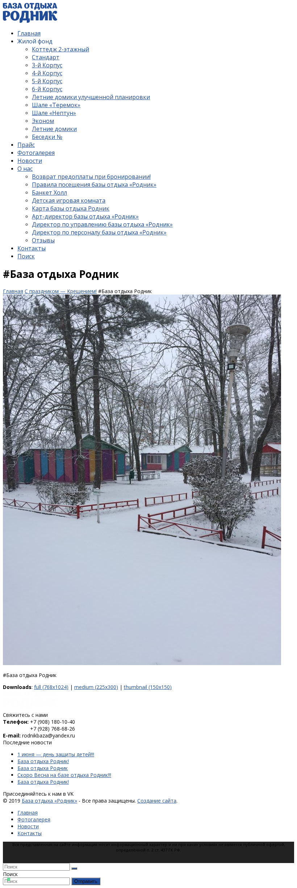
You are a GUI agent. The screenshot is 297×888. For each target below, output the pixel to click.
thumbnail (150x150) (148, 687)
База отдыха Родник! (43, 761)
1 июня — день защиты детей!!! (55, 754)
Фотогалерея (33, 819)
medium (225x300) (96, 687)
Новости (28, 826)
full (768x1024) (51, 687)
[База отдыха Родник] (30, 708)
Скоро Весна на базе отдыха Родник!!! (64, 774)
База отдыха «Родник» (49, 800)
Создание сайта (156, 800)
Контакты (29, 833)
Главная (27, 812)
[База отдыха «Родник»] (30, 20)
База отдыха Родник (42, 768)
